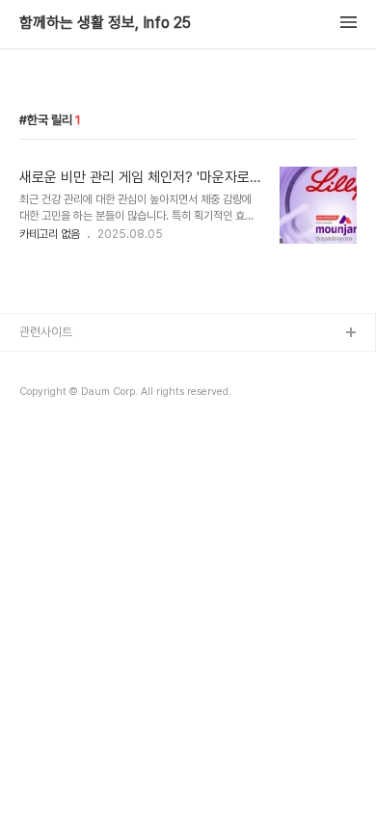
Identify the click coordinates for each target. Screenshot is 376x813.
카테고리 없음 (49, 234)
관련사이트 (45, 332)
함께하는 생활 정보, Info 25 (105, 23)
